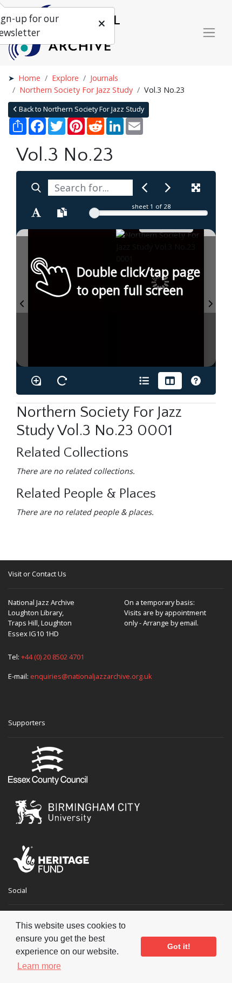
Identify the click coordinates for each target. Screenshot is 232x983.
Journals (104, 78)
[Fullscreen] (196, 187)
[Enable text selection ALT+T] (36, 212)
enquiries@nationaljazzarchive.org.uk (91, 676)
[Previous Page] (22, 297)
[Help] (196, 380)
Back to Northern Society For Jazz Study (80, 109)
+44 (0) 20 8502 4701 (52, 657)
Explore (65, 78)
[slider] (94, 213)
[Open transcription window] (62, 212)
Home (29, 78)
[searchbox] (90, 187)
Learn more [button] (39, 966)
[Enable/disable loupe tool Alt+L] (36, 380)
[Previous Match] (144, 187)
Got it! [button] (178, 946)
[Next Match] (168, 187)
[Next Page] (210, 297)
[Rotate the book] (62, 380)
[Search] (36, 187)
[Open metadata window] (144, 380)
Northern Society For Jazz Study (76, 90)
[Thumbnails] (170, 380)
